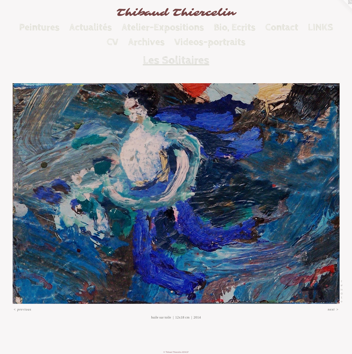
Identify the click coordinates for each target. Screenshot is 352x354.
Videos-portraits (209, 42)
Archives (146, 42)
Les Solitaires (176, 60)
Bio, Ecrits (234, 27)
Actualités (90, 27)
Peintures (39, 27)
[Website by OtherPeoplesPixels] (344, 8)
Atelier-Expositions (163, 27)
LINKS (320, 27)
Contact (281, 27)
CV (112, 42)
